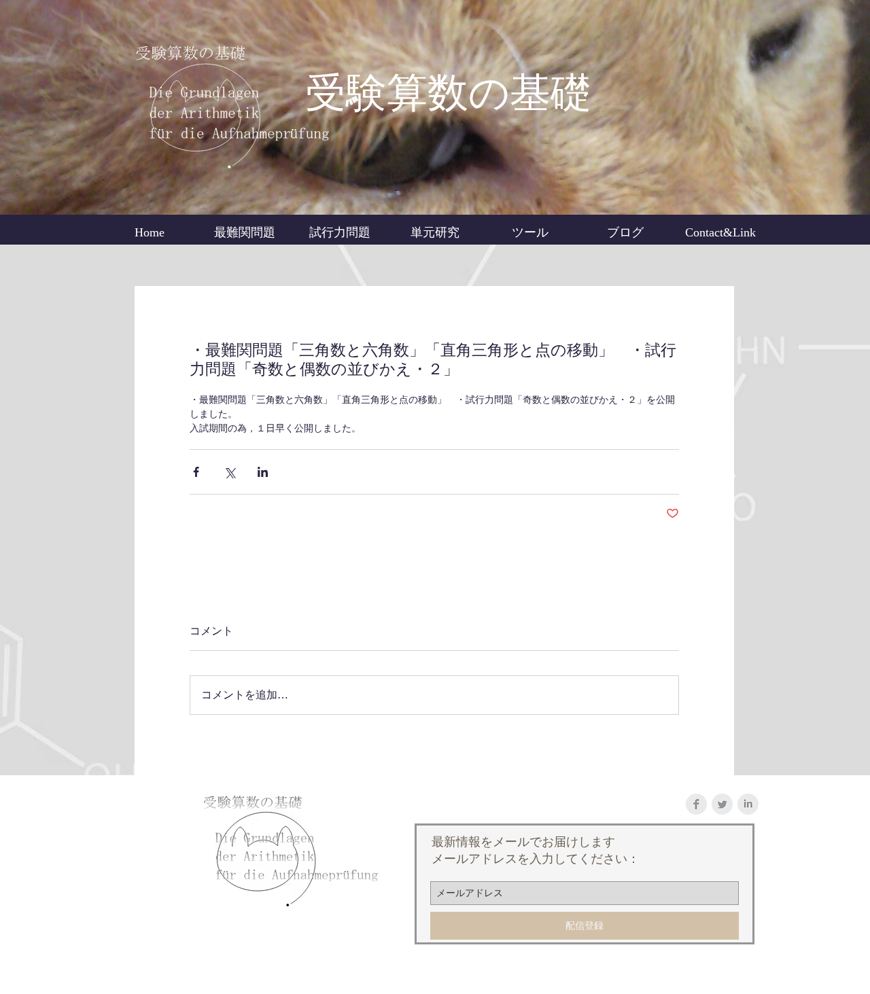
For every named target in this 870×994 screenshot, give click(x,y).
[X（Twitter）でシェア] (229, 471)
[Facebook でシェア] (196, 471)
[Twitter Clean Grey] (722, 804)
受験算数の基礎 (448, 93)
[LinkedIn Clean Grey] (748, 804)
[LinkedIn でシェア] (262, 471)
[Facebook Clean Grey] (696, 804)
